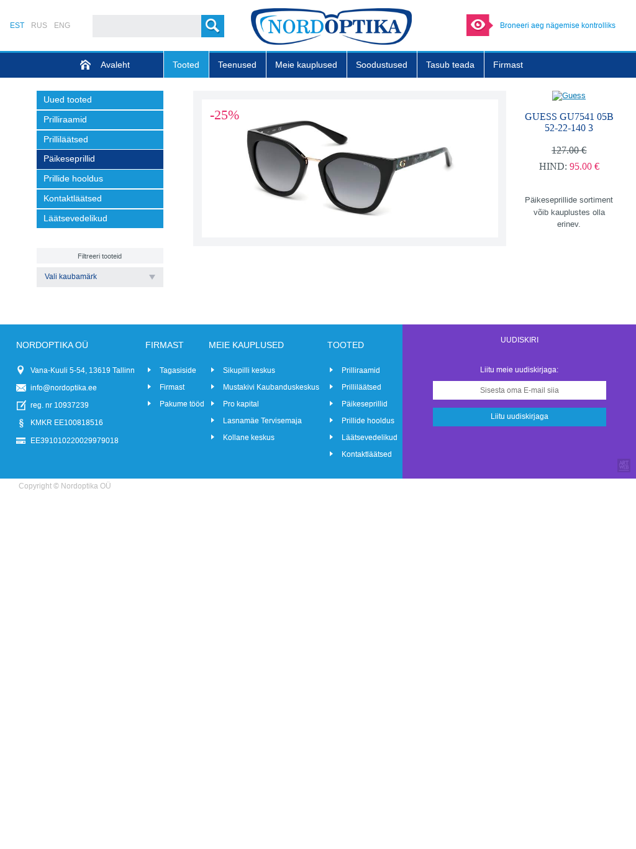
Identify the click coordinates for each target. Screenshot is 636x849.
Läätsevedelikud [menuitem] (75, 218)
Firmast (172, 387)
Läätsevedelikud (370, 437)
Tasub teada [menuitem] (450, 65)
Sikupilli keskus (249, 370)
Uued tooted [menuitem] (67, 99)
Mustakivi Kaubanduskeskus (271, 387)
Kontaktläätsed (367, 454)
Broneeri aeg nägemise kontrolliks (558, 25)
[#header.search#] (212, 26)
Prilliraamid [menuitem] (65, 119)
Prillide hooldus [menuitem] (73, 178)
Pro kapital (241, 404)
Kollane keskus (249, 437)
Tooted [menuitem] (186, 65)
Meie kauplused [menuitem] (306, 65)
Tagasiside (178, 370)
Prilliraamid (361, 370)
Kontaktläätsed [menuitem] (72, 198)
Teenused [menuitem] (237, 65)
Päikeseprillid (365, 404)
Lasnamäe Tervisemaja (262, 420)
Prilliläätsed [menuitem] (65, 139)
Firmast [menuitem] (508, 65)
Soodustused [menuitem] (381, 65)
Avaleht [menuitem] (115, 65)
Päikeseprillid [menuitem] (69, 158)
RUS (39, 25)
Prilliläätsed (361, 387)
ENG (62, 25)
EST (17, 25)
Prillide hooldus (368, 420)
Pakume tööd (182, 404)
